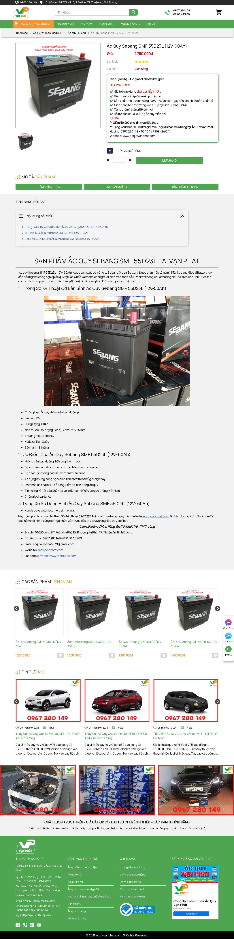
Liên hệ (150, 24)
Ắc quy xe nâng (77, 911)
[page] (18, 925)
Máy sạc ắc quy (77, 918)
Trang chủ (65, 24)
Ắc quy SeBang (77, 33)
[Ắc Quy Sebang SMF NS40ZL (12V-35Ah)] (91, 612)
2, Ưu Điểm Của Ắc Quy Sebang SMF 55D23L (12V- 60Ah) (55, 233)
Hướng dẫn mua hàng (132, 867)
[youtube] (39, 925)
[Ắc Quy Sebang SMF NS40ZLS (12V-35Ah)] (40, 612)
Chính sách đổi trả (130, 882)
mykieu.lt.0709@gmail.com (39, 900)
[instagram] (32, 925)
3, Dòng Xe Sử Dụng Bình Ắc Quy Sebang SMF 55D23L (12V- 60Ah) (60, 238)
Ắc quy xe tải (75, 882)
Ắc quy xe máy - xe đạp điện (84, 889)
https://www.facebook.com (58, 556)
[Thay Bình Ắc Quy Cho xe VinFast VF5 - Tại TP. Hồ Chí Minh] (185, 701)
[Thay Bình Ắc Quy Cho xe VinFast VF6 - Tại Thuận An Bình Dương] (48, 701)
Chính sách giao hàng (132, 874)
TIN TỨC (86, 24)
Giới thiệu (106, 24)
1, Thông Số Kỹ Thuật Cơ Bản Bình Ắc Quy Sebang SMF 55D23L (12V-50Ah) (65, 227)
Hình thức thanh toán (132, 896)
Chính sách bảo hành (132, 889)
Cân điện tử (74, 904)
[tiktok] (25, 925)
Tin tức (51, 727)
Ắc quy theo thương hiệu (47, 33)
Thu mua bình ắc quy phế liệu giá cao (89, 896)
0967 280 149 (28, 2)
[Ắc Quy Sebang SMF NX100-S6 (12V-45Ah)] (195, 612)
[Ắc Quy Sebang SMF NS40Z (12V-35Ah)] (143, 612)
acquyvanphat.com (50, 550)
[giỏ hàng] (218, 12)
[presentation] (16, 608)
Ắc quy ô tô (74, 874)
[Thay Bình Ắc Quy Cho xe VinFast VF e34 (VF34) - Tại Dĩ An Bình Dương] (117, 701)
